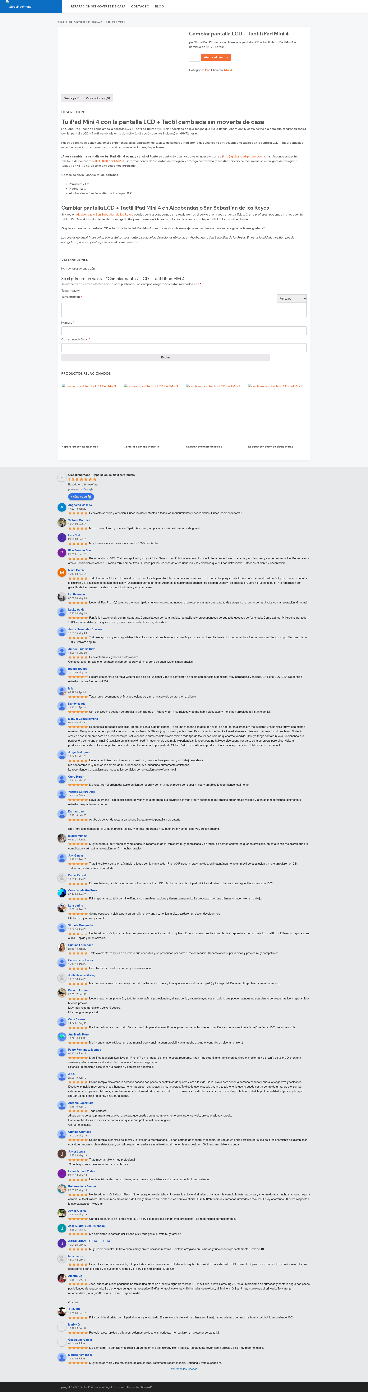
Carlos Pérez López (80, 960)
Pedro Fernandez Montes (84, 1049)
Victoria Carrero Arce (81, 792)
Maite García (76, 570)
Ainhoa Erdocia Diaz (81, 649)
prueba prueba (77, 669)
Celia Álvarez (76, 1019)
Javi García (75, 855)
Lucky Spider (76, 609)
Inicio (61, 22)
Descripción (72, 98)
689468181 (100, 161)
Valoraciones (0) (98, 98)
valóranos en (79, 496)
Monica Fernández (80, 1355)
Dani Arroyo (76, 811)
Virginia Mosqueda (80, 925)
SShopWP (146, 1387)
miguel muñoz (77, 836)
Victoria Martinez (79, 520)
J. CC (71, 1074)
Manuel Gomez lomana (83, 719)
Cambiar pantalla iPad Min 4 (142, 446)
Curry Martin (76, 776)
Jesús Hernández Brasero (85, 629)
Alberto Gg (75, 1276)
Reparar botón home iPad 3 (80, 446)
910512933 (118, 161)
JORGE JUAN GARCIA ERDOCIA (89, 1241)
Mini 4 (228, 70)
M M (71, 688)
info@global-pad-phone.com (243, 156)
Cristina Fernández (80, 945)
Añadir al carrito (216, 57)
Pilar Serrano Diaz (79, 550)
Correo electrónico (75, 339)
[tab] (72, 98)
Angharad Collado (80, 505)
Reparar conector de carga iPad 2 (270, 446)
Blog (159, 6)
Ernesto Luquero (79, 990)
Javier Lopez (76, 1151)
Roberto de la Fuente (82, 1186)
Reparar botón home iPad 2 (204, 446)
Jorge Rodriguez (79, 752)
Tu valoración (71, 296)
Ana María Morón (79, 1034)
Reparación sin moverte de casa (98, 6)
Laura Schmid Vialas (81, 1171)
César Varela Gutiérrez (82, 890)
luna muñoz (76, 1256)
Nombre (67, 322)
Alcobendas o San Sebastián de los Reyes (104, 214)
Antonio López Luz (80, 1103)
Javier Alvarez (77, 1210)
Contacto (140, 6)
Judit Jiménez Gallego (82, 975)
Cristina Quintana (79, 1132)
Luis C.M (74, 535)
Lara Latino (75, 905)
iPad (69, 22)
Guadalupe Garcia (80, 1339)
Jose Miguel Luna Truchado (86, 1226)
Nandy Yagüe (76, 703)
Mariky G (74, 1324)
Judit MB (74, 1309)
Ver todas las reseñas (184, 1369)
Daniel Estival (77, 875)
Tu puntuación (70, 290)
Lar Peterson (76, 594)
